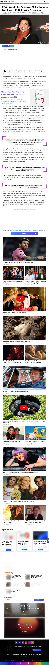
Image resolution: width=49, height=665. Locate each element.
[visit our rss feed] (32, 642)
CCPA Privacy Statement (15, 660)
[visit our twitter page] (19, 642)
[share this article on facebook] (4, 46)
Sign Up (38, 599)
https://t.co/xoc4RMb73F (27, 169)
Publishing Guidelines (35, 660)
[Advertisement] (24, 60)
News (3, 5)
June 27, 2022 (29, 170)
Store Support (24, 656)
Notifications (23, 654)
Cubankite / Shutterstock (42, 42)
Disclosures (42, 660)
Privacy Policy (7, 660)
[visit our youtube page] (29, 642)
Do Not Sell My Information (25, 660)
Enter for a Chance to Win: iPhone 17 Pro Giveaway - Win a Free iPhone (24, 3)
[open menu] (1, 1)
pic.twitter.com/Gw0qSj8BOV (35, 185)
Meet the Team (31, 654)
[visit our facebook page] (16, 642)
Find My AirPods (25, 110)
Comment (29, 233)
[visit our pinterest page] (23, 642)
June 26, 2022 (30, 144)
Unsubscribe (16, 654)
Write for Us (16, 656)
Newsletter (39, 654)
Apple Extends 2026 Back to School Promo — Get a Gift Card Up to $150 (28, 230)
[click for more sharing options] (12, 46)
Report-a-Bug (32, 656)
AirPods (6, 5)
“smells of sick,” (19, 131)
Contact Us (9, 654)
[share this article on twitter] (8, 46)
